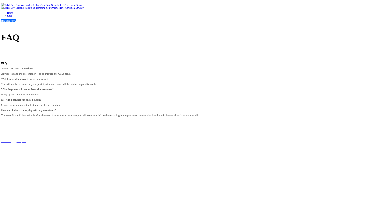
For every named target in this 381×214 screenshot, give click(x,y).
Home (10, 13)
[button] (8, 20)
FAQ (9, 15)
